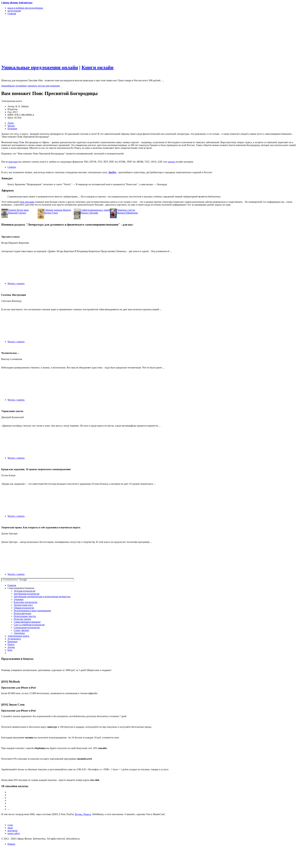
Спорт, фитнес (21, 630)
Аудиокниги (14, 638)
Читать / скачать (16, 283)
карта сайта (14, 833)
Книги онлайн (97, 67)
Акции (11, 647)
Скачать (12, 167)
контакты (13, 830)
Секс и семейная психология (29, 624)
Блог (10, 650)
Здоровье (18, 599)
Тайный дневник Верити (57, 210)
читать (171, 161)
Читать (11, 125)
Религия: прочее (22, 619)
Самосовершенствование (27, 622)
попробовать (8, 85)
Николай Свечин (17, 212)
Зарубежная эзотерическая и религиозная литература (42, 596)
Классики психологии (25, 602)
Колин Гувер (51, 212)
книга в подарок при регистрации (25, 8)
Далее (11, 123)
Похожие (12, 128)
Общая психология (24, 607)
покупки (13, 161)
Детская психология (24, 591)
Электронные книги (18, 636)
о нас (10, 825)
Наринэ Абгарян (89, 212)
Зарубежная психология (26, 593)
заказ (10, 827)
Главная (12, 585)
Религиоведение (22, 613)
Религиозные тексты (25, 616)
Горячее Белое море (18, 210)
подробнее (21, 85)
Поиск (11, 644)
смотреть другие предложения (43, 85)
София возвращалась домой (95, 210)
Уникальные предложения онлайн (39, 67)
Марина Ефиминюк (127, 212)
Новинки (12, 641)
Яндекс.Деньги (83, 814)
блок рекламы (27, 202)
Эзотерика (19, 633)
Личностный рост (23, 605)
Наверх (11, 844)
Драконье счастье (126, 210)
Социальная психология (27, 627)
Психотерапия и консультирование (32, 610)
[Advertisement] (95, 39)
